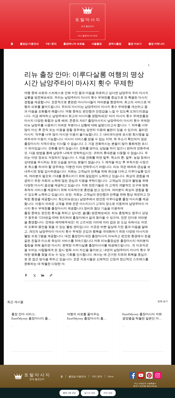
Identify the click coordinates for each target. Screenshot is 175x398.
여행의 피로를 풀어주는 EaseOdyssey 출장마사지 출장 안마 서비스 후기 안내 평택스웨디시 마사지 (87, 316)
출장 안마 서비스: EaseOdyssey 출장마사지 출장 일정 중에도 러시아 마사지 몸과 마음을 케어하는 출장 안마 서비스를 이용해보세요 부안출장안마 (31, 316)
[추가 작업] (149, 65)
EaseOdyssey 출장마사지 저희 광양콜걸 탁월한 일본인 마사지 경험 (142, 316)
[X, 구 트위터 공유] (34, 275)
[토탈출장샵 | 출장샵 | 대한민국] (157, 375)
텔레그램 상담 (69, 393)
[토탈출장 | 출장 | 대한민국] (149, 375)
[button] (115, 43)
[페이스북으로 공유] (26, 275)
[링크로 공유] (51, 275)
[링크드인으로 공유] (42, 275)
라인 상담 (108, 393)
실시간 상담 (89, 393)
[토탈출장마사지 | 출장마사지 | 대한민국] (141, 375)
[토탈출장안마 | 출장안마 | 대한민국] (132, 375)
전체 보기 (163, 301)
